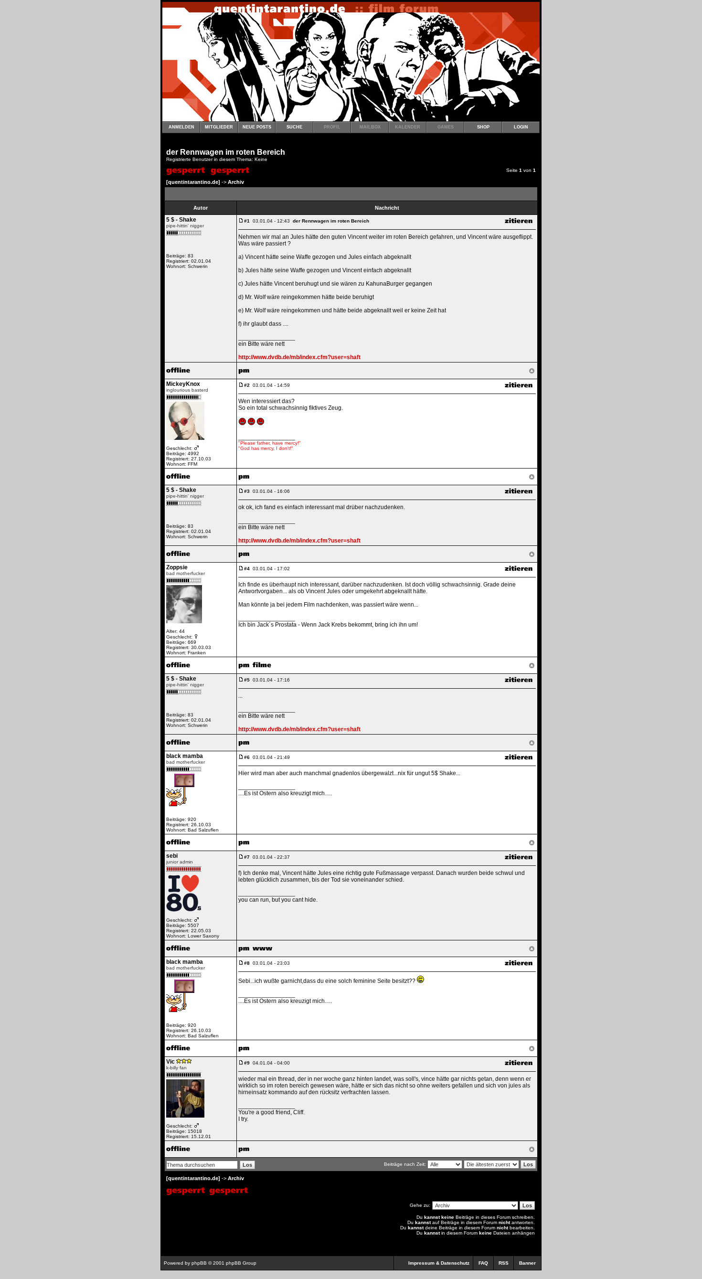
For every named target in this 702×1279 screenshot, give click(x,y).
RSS (504, 1263)
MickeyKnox (183, 384)
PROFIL (332, 127)
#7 (247, 857)
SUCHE (294, 127)
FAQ (483, 1263)
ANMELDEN (181, 127)
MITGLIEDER (219, 127)
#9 (247, 1063)
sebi (172, 856)
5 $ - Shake (181, 219)
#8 (247, 963)
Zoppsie (177, 567)
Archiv (236, 182)
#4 (247, 568)
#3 (247, 491)
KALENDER (407, 127)
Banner (527, 1263)
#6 (247, 757)
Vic (170, 1061)
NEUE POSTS (257, 127)
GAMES (445, 127)
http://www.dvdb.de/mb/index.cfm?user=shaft (299, 357)
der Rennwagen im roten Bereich (225, 152)
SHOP (483, 127)
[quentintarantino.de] (193, 182)
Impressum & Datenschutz (438, 1263)
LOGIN (521, 127)
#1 (247, 221)
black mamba (184, 756)
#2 (247, 385)
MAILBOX (370, 127)
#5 (247, 679)
